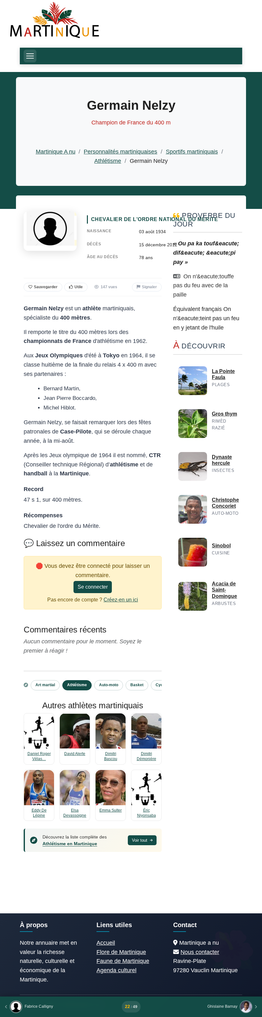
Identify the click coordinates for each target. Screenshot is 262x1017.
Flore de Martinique (121, 952)
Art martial (45, 685)
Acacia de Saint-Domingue (224, 590)
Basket (136, 685)
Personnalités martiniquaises (120, 151)
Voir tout (140, 840)
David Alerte (74, 753)
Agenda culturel (116, 970)
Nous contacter (200, 952)
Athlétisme (107, 161)
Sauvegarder (46, 287)
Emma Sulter (110, 810)
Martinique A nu (55, 151)
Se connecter (93, 587)
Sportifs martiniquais (192, 151)
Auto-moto (108, 685)
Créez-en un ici (121, 599)
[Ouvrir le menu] (30, 56)
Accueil (105, 943)
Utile (78, 287)
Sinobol (221, 545)
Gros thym (224, 414)
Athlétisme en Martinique (69, 843)
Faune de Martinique (122, 961)
